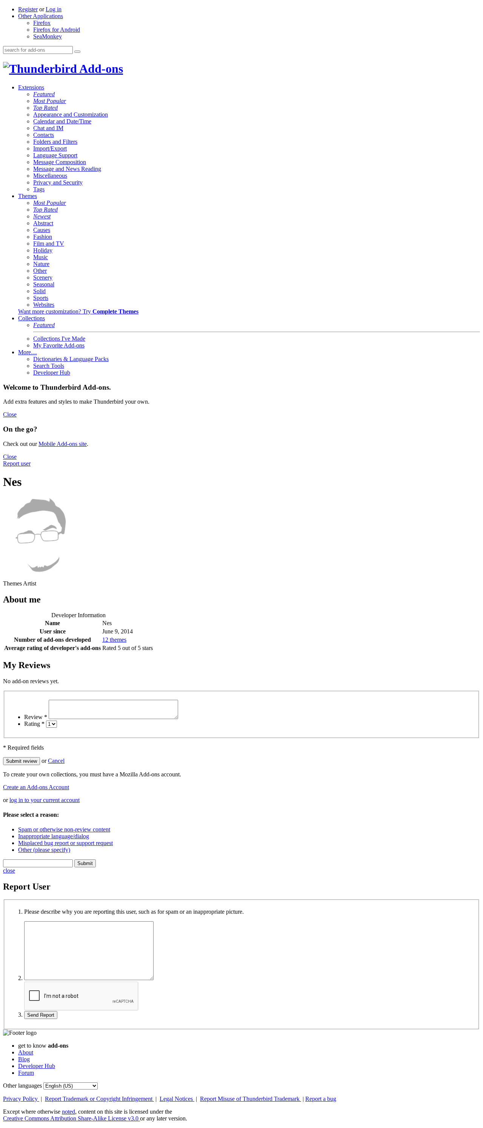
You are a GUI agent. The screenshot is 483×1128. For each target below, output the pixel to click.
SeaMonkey (47, 36)
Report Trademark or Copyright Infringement (99, 1099)
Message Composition (59, 162)
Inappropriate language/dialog (53, 836)
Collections (31, 318)
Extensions (31, 87)
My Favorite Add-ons (59, 345)
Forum (26, 1073)
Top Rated (45, 108)
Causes (41, 230)
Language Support (55, 155)
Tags (39, 189)
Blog (24, 1059)
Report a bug (320, 1099)
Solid (39, 291)
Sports (40, 298)
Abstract (43, 223)
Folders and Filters (55, 141)
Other (40, 270)
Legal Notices (177, 1099)
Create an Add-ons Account (36, 787)
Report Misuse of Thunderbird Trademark (250, 1099)
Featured (44, 94)
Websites (43, 304)
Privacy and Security (58, 182)
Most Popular (49, 101)
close (9, 870)
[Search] (77, 52)
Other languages (22, 1085)
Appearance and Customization (70, 114)
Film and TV (48, 243)
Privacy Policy (21, 1099)
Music (40, 257)
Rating (34, 724)
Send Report (40, 1015)
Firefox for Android (56, 29)
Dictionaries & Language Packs (71, 359)
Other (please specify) (44, 850)
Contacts (43, 135)
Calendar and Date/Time (62, 121)
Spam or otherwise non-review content (64, 829)
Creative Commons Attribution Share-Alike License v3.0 (71, 1118)
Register (28, 9)
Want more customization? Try (78, 311)
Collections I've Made (59, 338)
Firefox (42, 23)
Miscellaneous (50, 175)
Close (10, 414)
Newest (42, 216)
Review (35, 717)
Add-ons (100, 68)
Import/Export (50, 148)
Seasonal (43, 284)
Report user (17, 463)
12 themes (114, 639)
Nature (41, 264)
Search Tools (48, 366)
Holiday (42, 250)
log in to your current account (44, 800)
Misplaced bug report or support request (65, 843)
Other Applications (40, 16)
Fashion (42, 237)
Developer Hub (51, 372)
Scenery (42, 277)
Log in (54, 9)
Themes (27, 196)
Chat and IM (48, 128)
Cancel (56, 761)
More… (27, 352)
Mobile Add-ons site (62, 444)
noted (68, 1111)
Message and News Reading (67, 169)
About (25, 1052)
